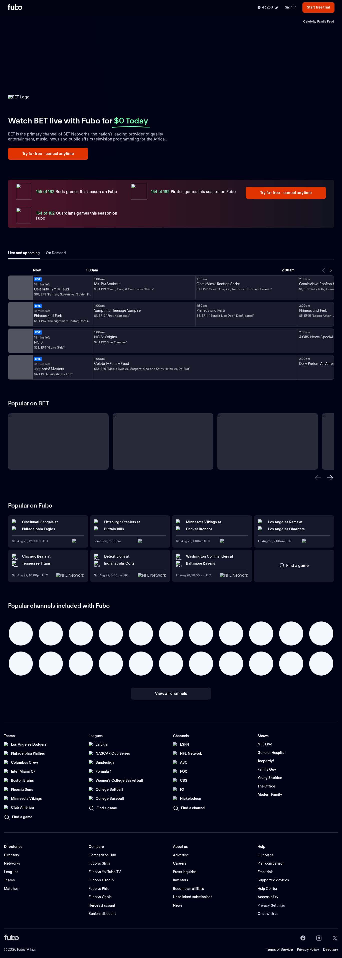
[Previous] (324, 270)
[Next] (331, 270)
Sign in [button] (290, 7)
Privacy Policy (308, 949)
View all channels (171, 693)
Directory (330, 949)
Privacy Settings (271, 905)
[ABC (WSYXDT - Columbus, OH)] (20, 367)
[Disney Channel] (20, 314)
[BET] (20, 288)
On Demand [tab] (56, 253)
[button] (318, 478)
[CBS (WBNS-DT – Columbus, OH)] (20, 341)
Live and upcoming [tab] (24, 253)
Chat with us (268, 914)
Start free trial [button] (318, 7)
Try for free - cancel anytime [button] (48, 153)
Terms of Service (279, 949)
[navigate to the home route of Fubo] (15, 7)
